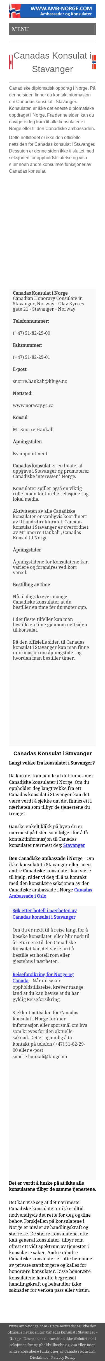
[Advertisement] (52, 229)
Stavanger (74, 845)
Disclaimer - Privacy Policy (52, 1357)
